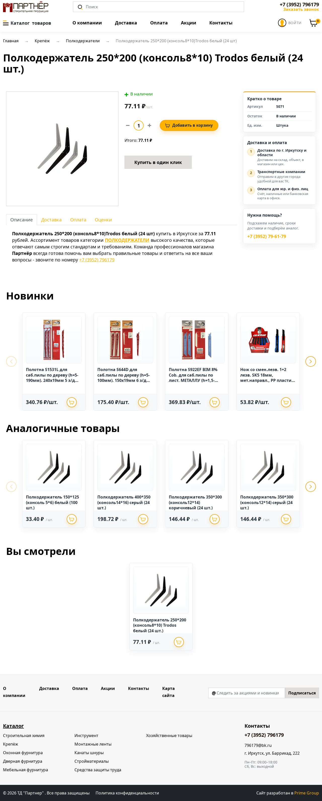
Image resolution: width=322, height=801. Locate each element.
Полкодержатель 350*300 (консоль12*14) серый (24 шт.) (266, 502)
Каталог (13, 725)
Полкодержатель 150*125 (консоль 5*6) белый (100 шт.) (52, 502)
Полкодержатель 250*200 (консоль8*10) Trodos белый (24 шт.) (159, 625)
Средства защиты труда (97, 770)
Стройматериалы (91, 761)
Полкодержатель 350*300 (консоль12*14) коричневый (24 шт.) (195, 502)
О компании (87, 23)
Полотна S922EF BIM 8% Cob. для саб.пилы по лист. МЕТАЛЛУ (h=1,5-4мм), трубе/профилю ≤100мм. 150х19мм (193, 380)
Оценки (103, 220)
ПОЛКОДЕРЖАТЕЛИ (127, 240)
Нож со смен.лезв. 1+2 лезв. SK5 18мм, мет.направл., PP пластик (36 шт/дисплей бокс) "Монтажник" (267, 380)
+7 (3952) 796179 (299, 5)
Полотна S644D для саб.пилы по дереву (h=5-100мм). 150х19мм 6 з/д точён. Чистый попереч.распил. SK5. (123, 380)
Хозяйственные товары (169, 735)
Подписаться (302, 693)
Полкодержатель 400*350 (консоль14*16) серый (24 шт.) (123, 502)
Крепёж (10, 744)
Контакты (220, 23)
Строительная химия (24, 735)
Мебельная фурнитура (25, 770)
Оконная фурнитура (23, 752)
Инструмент (86, 735)
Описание (21, 220)
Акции (188, 23)
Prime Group (306, 793)
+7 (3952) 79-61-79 (266, 236)
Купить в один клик (158, 162)
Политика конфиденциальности (127, 793)
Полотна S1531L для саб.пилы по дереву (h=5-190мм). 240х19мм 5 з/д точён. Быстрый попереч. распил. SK (53, 380)
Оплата (159, 23)
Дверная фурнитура (22, 761)
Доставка (126, 23)
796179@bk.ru (258, 745)
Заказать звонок (301, 9)
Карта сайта (168, 692)
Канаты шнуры (89, 752)
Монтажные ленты (92, 744)
